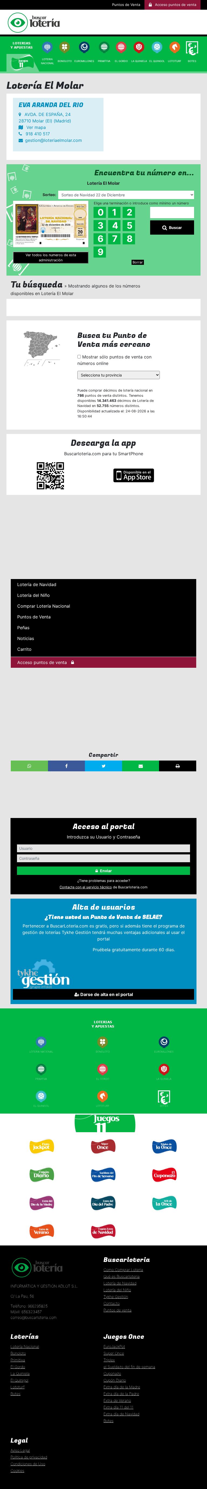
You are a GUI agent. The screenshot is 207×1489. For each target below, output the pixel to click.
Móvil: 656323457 (26, 1311)
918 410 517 (37, 133)
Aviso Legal (20, 1450)
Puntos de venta (118, 1310)
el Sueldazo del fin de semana (129, 1366)
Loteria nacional (41, 1051)
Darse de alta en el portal (106, 994)
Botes (192, 61)
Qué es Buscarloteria (122, 1276)
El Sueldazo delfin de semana (102, 1186)
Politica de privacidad (29, 1457)
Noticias (25, 638)
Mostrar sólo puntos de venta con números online (114, 360)
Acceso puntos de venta (42, 662)
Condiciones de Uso (28, 1463)
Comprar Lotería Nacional (43, 606)
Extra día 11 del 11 (118, 1407)
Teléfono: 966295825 (29, 1306)
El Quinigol (41, 1105)
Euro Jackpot (41, 1156)
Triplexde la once (164, 1158)
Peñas (23, 627)
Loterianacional (47, 61)
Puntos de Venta (126, 4)
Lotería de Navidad (36, 584)
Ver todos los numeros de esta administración (51, 257)
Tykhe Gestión (116, 1296)
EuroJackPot (114, 1346)
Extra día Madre (41, 1212)
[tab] (23, 45)
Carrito (24, 649)
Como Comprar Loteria (123, 1269)
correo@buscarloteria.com (34, 1317)
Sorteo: (49, 194)
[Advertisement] (103, 537)
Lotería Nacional (25, 1346)
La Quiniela (139, 61)
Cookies (17, 1470)
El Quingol (157, 61)
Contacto (112, 1303)
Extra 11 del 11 (164, 1212)
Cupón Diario (115, 1380)
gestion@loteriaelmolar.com (53, 140)
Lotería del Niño (33, 595)
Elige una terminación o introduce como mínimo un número (141, 203)
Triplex (109, 1360)
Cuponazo (163, 1184)
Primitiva (104, 61)
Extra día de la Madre (122, 1387)
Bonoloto (65, 61)
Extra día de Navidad (103, 1241)
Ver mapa (35, 127)
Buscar (175, 227)
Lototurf (174, 61)
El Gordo (121, 61)
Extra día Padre (102, 1212)
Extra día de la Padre (121, 1393)
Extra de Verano (41, 1241)
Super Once (102, 1156)
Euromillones (84, 61)
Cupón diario (41, 1184)
